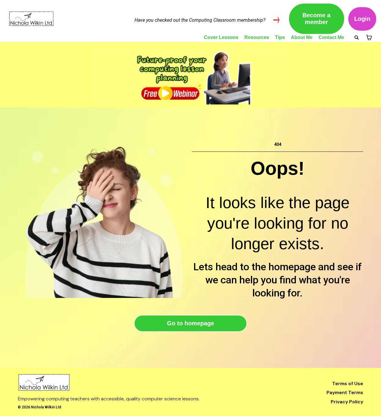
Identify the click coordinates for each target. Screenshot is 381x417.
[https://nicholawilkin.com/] (54, 18)
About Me (302, 37)
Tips (280, 37)
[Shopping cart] (369, 37)
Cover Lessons (221, 37)
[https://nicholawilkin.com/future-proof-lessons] (190, 76)
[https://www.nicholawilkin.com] (120, 382)
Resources (256, 37)
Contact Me (331, 37)
